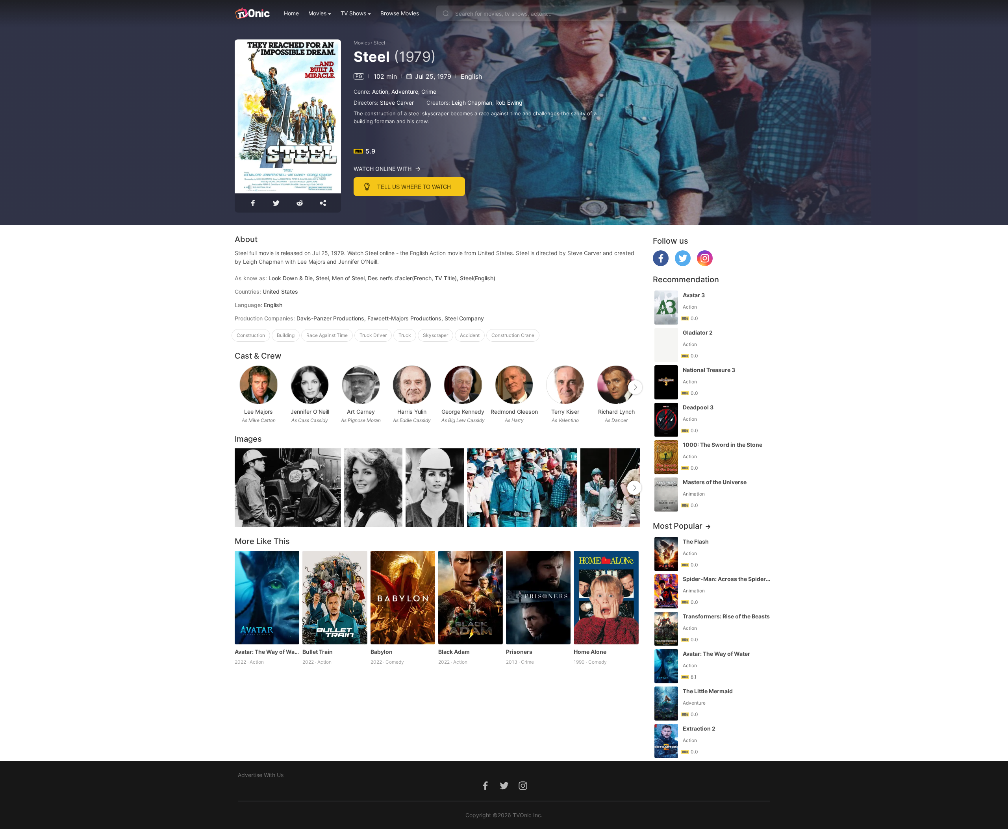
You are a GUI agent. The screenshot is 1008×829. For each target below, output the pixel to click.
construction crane (512, 335)
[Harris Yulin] (412, 384)
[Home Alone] (606, 597)
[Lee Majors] (258, 384)
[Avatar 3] (666, 308)
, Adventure (403, 91)
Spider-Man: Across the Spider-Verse (727, 578)
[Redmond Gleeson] (514, 384)
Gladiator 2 (698, 332)
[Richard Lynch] (616, 384)
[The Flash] (666, 554)
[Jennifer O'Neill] (310, 384)
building (286, 335)
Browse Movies (399, 13)
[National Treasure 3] (666, 382)
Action (380, 91)
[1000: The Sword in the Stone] (666, 457)
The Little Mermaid (708, 691)
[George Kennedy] (463, 384)
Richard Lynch (616, 411)
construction (251, 335)
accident (470, 335)
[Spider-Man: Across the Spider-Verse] (666, 591)
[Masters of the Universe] (666, 494)
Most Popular (677, 526)
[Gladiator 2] (666, 345)
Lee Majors (258, 411)
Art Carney (361, 411)
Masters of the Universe (715, 482)
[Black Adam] (470, 597)
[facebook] (661, 264)
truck (404, 335)
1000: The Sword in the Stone (722, 444)
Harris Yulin (411, 411)
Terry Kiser (565, 411)
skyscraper (435, 335)
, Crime (427, 91)
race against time (327, 335)
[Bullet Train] (334, 597)
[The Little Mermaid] (666, 704)
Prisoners (519, 651)
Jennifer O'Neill (310, 411)
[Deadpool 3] (666, 420)
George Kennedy (462, 411)
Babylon (382, 651)
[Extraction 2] (666, 741)
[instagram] (705, 264)
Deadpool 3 (698, 407)
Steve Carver (397, 102)
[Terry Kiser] (565, 384)
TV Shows (353, 13)
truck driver (373, 335)
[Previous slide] (240, 387)
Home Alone (590, 651)
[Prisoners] (538, 597)
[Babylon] (403, 597)
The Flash (696, 541)
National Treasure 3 (709, 369)
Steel (379, 43)
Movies (317, 13)
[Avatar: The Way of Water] (267, 597)
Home (291, 13)
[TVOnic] (252, 13)
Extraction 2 (699, 728)
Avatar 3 (694, 295)
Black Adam (454, 651)
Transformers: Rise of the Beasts (726, 616)
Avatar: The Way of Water (267, 651)
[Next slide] (635, 387)
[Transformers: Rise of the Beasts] (666, 629)
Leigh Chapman (472, 102)
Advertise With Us (261, 775)
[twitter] (683, 264)
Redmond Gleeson (514, 411)
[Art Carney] (361, 384)
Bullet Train (317, 651)
